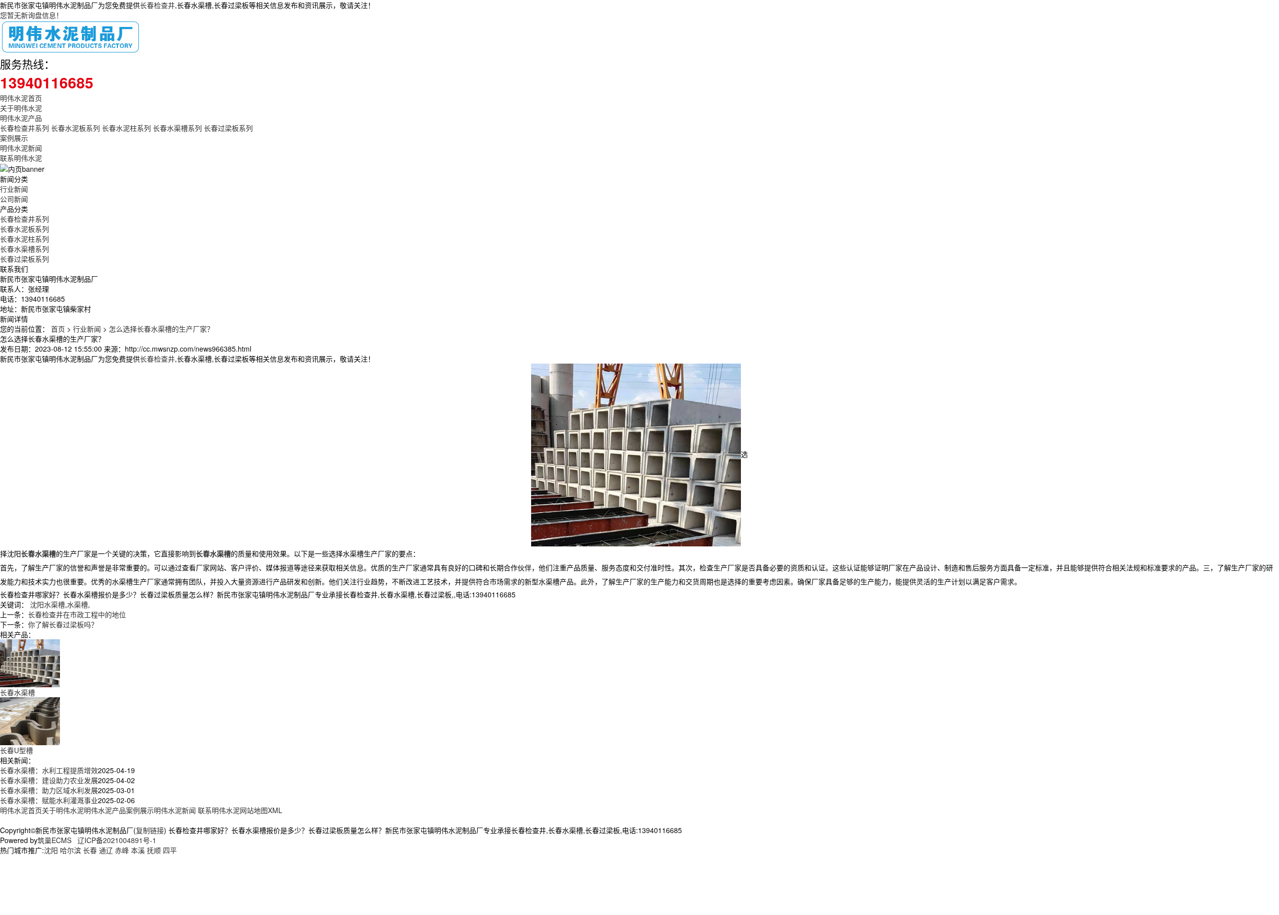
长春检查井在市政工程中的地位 (77, 614)
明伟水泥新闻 (21, 148)
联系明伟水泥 (21, 158)
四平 (170, 850)
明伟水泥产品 (21, 118)
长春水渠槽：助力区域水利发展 (49, 790)
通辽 (106, 850)
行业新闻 (14, 189)
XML (275, 810)
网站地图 (254, 810)
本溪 (138, 850)
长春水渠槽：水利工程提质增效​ (49, 770)
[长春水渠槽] (30, 662)
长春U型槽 (16, 750)
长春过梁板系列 (228, 128)
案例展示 (14, 138)
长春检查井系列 (24, 128)
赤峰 (122, 850)
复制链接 (150, 830)
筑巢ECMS (54, 840)
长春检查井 (157, 5)
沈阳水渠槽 (47, 604)
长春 (90, 850)
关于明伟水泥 (21, 108)
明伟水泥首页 (21, 98)
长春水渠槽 (17, 692)
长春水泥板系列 (75, 128)
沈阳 (51, 850)
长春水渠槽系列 (177, 128)
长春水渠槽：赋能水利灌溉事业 (49, 800)
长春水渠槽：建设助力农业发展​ (49, 780)
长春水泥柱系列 (126, 128)
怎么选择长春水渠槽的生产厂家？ (161, 329)
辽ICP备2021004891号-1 (116, 840)
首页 (58, 329)
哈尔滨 (70, 850)
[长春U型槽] (30, 720)
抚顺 (154, 850)
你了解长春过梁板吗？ (63, 624)
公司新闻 (14, 199)
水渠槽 (77, 604)
